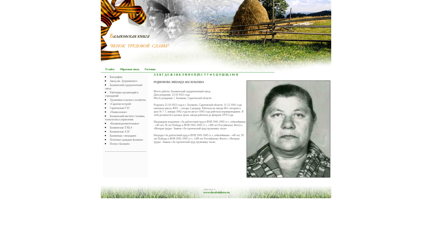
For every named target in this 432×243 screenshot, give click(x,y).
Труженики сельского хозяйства (128, 99)
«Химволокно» (118, 112)
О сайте (110, 69)
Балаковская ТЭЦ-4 (121, 127)
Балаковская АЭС (120, 131)
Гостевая (150, 69)
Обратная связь (129, 69)
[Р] (198, 74)
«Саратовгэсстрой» (120, 104)
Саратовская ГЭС (120, 108)
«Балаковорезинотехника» (124, 123)
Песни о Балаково (120, 143)
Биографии (116, 77)
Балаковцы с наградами (123, 135)
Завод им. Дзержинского (123, 81)
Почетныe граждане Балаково (126, 139)
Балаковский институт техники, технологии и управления (125, 118)
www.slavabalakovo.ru (216, 192)
